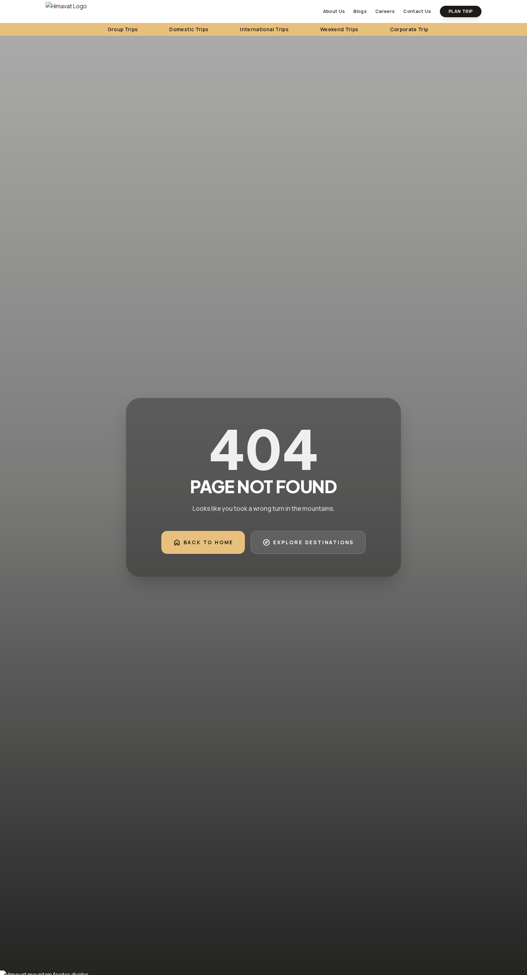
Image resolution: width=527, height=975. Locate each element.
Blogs (360, 11)
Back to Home (203, 542)
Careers (385, 11)
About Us (334, 11)
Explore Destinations (308, 542)
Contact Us (417, 11)
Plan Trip (460, 11)
